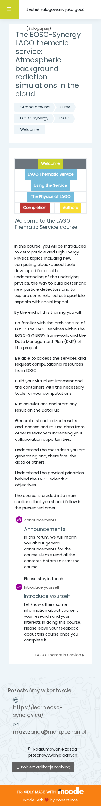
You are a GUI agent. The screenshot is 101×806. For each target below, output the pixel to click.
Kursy (65, 107)
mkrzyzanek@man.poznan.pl (49, 731)
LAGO (64, 118)
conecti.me (67, 800)
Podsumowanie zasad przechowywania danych (52, 752)
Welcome (29, 129)
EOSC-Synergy (34, 118)
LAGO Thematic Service (60, 655)
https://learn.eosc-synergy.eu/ (37, 711)
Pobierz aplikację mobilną (45, 767)
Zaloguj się (38, 28)
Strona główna (35, 107)
